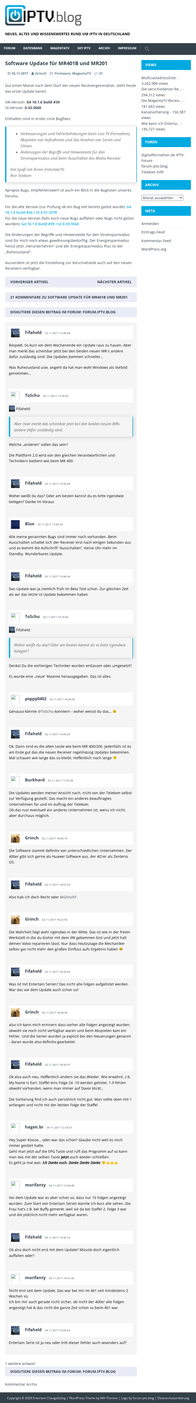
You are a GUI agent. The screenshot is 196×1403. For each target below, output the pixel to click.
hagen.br (34, 1127)
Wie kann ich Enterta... (160, 123)
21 (101, 73)
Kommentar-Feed (156, 240)
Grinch (40, 73)
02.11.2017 (20, 73)
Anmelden (150, 223)
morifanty (35, 1185)
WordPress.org (153, 249)
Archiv (104, 48)
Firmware (63, 73)
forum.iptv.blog (99, 312)
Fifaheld (33, 332)
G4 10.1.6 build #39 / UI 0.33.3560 (50, 223)
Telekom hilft (152, 172)
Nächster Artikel (114, 281)
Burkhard (35, 780)
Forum (9, 48)
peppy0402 (35, 699)
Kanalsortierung (155, 112)
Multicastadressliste (158, 77)
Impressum (127, 48)
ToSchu (32, 395)
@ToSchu (46, 711)
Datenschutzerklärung (173, 1398)
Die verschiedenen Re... (161, 89)
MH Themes (109, 1398)
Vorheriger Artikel (29, 281)
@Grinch (67, 897)
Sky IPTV (84, 48)
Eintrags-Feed (153, 232)
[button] (147, 49)
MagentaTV (59, 48)
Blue (29, 524)
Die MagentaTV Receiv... (161, 100)
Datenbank (32, 48)
